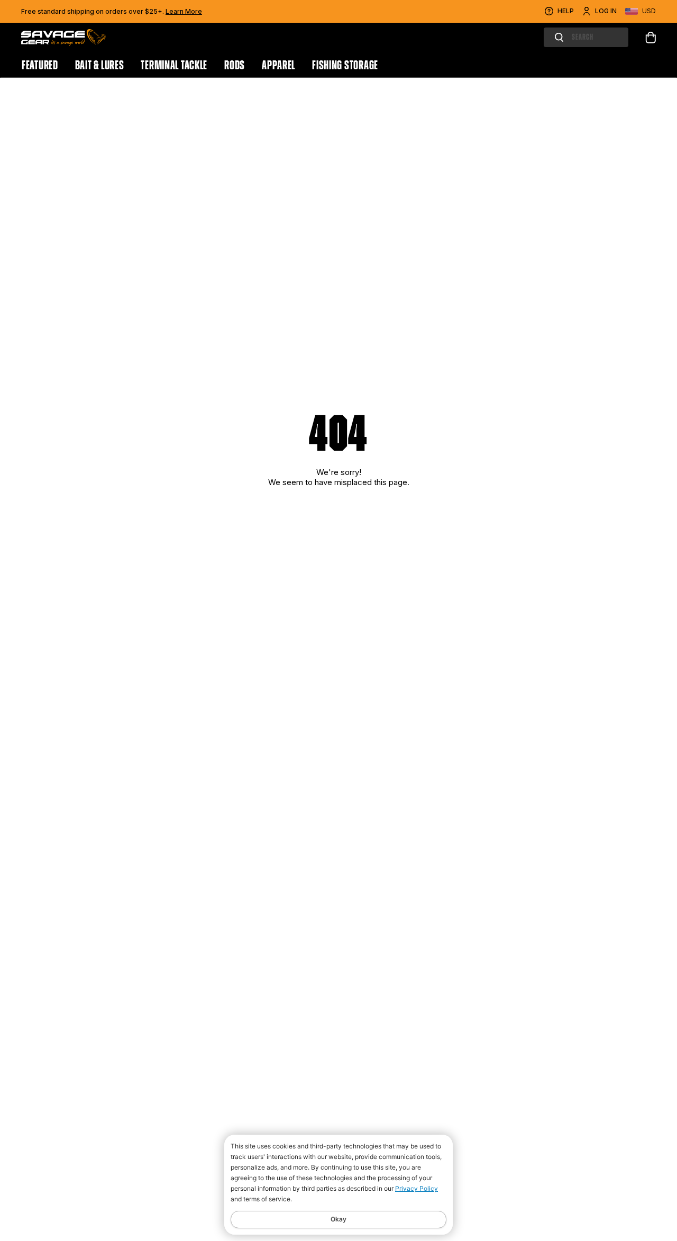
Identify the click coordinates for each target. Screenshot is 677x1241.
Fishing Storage (345, 65)
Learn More (184, 11)
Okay (338, 1219)
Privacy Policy (416, 1188)
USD (649, 11)
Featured (40, 65)
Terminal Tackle (174, 65)
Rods (234, 65)
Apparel (278, 65)
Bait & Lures (99, 65)
